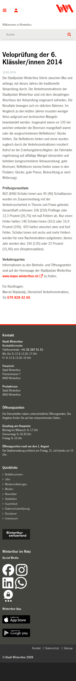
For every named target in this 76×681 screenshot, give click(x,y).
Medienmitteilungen (16, 484)
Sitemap (68, 648)
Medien (9, 489)
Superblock (11, 503)
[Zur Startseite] (56, 8)
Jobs (7, 479)
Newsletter (11, 494)
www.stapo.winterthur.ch (20, 276)
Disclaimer (11, 513)
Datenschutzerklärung (17, 508)
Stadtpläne (11, 498)
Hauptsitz (8, 365)
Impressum (11, 518)
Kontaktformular (12, 345)
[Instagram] (21, 574)
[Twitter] (27, 574)
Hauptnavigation (4, 10)
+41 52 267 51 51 (31, 349)
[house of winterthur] (16, 538)
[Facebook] (9, 574)
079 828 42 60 (18, 297)
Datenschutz (52, 648)
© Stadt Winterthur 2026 (17, 657)
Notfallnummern (14, 474)
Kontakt (36, 648)
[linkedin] (8, 587)
